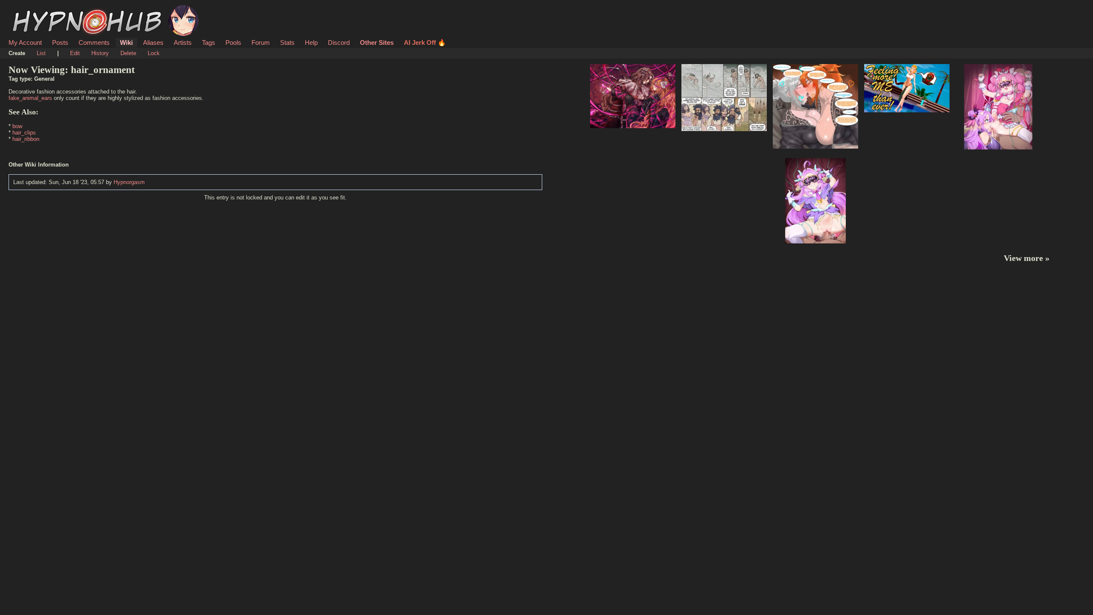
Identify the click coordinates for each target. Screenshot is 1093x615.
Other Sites (377, 42)
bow (17, 126)
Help (311, 42)
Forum (260, 42)
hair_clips (24, 132)
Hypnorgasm (129, 182)
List (41, 53)
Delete (128, 53)
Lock (154, 53)
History (100, 53)
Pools (233, 42)
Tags (208, 42)
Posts (60, 42)
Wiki (126, 42)
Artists (183, 42)
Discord (339, 42)
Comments (94, 42)
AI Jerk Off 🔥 (425, 42)
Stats (287, 42)
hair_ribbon (25, 139)
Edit (75, 53)
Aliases (153, 42)
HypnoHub (32, 9)
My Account (25, 42)
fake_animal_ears (30, 98)
